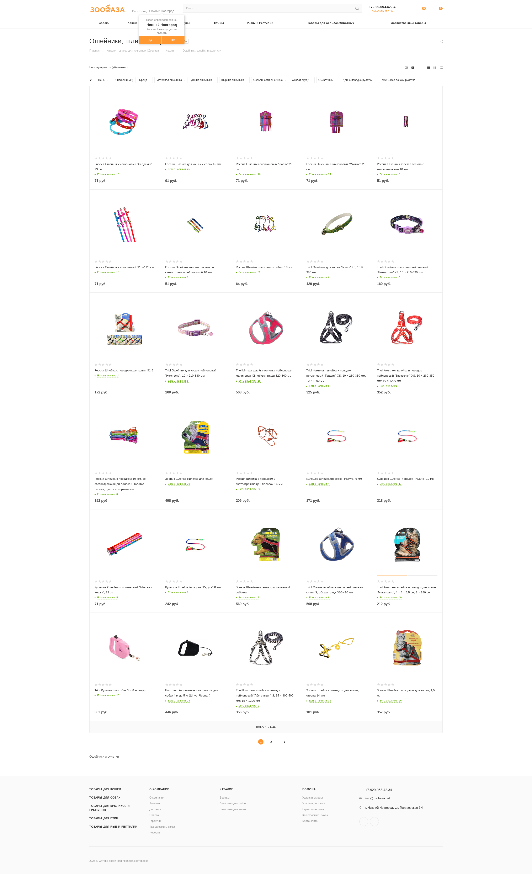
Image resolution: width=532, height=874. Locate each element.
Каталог (226, 789)
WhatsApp (374, 821)
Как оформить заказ (162, 826)
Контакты (155, 803)
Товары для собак (105, 797)
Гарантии (155, 820)
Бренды (224, 797)
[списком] (435, 67)
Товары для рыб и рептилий (113, 826)
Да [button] (150, 40)
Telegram (363, 821)
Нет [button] (173, 40)
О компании (159, 789)
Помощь (309, 789)
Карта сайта (310, 820)
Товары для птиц (103, 818)
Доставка (155, 809)
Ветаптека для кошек (233, 809)
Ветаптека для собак (233, 803)
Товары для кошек (105, 789)
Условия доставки (313, 803)
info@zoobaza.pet (377, 798)
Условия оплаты (312, 797)
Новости (154, 832)
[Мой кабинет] (407, 9)
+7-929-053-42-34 (382, 7)
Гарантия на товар (313, 809)
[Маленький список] (406, 67)
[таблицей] (441, 67)
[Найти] (357, 8)
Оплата (154, 815)
